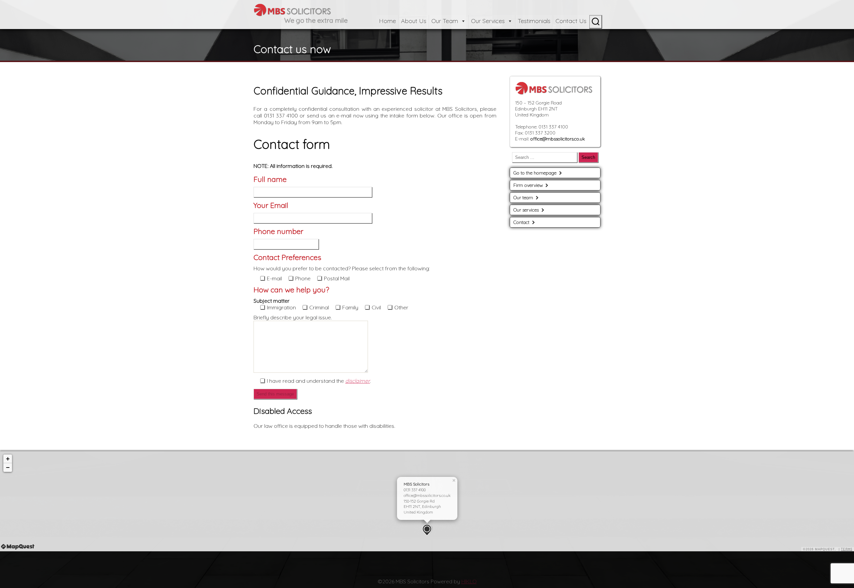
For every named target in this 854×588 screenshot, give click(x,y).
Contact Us (570, 21)
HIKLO (469, 581)
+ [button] (8, 458)
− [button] (8, 467)
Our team (523, 198)
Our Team (444, 21)
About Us (413, 21)
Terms (846, 549)
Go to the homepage (534, 173)
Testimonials (534, 21)
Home (387, 21)
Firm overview (528, 185)
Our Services (488, 21)
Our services (526, 210)
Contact (521, 222)
